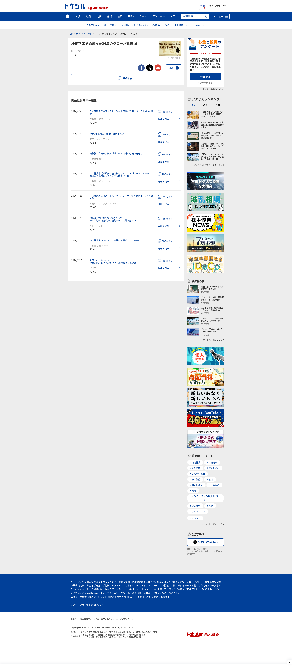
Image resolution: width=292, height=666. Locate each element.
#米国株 (156, 25)
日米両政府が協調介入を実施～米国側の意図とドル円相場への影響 (122, 112)
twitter (149, 67)
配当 (109, 16)
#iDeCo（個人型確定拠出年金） (205, 498)
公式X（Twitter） (208, 542)
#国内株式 (195, 462)
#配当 (210, 479)
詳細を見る (163, 119)
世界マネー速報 (84, 33)
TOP (70, 33)
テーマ (143, 16)
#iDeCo (166, 25)
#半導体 (112, 25)
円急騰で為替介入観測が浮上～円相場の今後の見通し (116, 153)
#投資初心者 (213, 467)
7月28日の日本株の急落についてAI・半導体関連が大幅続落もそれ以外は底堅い (113, 219)
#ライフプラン (197, 511)
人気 (78, 16)
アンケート (159, 16)
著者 (172, 16)
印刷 (170, 68)
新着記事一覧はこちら (212, 340)
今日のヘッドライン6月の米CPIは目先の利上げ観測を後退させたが (113, 261)
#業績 (193, 490)
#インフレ (195, 518)
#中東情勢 (124, 25)
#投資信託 (178, 25)
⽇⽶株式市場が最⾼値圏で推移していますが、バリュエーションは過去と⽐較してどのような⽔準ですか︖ (122, 174)
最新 (88, 16)
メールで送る (158, 67)
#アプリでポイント (195, 25)
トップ (67, 16)
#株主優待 (195, 479)
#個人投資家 (196, 484)
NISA (131, 16)
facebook (141, 67)
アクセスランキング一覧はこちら (208, 165)
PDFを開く (167, 112)
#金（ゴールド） (140, 25)
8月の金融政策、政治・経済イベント (108, 133)
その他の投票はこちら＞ (213, 89)
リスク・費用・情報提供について (87, 604)
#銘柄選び (212, 462)
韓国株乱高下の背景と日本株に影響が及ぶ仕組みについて (118, 240)
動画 (99, 16)
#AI (104, 25)
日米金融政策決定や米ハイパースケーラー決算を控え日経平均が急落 (121, 197)
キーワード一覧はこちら (211, 524)
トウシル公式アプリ (217, 5)
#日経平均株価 (92, 25)
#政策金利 (195, 505)
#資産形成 (195, 467)
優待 (120, 16)
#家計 (210, 505)
